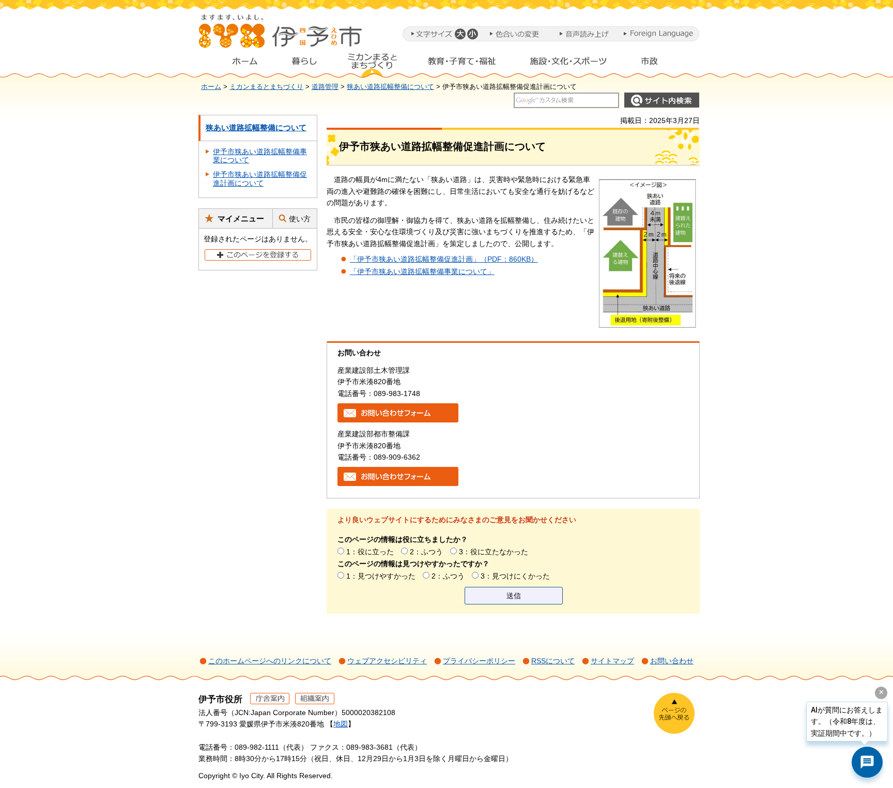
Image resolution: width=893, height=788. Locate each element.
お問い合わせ (672, 661)
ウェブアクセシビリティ (387, 661)
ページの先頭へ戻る (674, 713)
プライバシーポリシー (479, 661)
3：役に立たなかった (493, 552)
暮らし (304, 63)
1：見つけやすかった (380, 576)
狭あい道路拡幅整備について (390, 86)
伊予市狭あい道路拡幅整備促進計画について (260, 178)
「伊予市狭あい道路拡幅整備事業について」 (422, 271)
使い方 (300, 219)
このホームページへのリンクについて (269, 661)
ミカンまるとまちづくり (372, 63)
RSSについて (553, 661)
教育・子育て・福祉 (462, 63)
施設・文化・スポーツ (568, 63)
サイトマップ (612, 661)
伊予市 (281, 35)
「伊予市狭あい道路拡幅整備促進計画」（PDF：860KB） (444, 259)
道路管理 (325, 86)
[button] (460, 33)
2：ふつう (426, 552)
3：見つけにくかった (515, 576)
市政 (659, 63)
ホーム (236, 63)
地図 (340, 724)
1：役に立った (370, 552)
